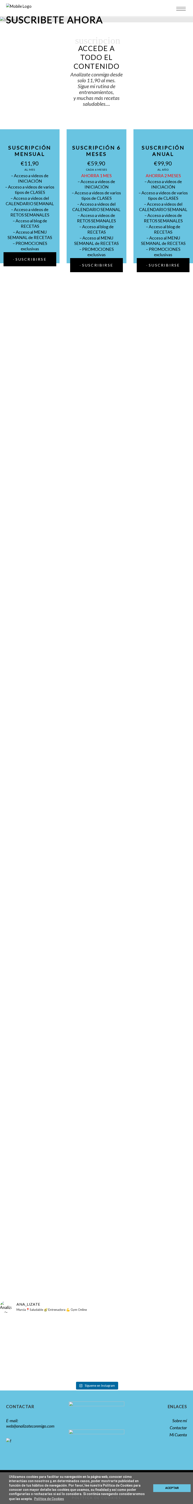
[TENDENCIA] (58, 1321)
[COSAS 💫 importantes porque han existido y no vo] (135, 1331)
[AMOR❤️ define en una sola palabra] (174, 1323)
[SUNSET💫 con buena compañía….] (19, 1323)
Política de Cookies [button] (49, 1499)
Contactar (178, 1427)
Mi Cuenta (178, 1434)
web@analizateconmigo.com (30, 1426)
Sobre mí (179, 1420)
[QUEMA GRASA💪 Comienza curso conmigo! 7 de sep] (97, 1348)
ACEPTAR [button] (172, 1488)
